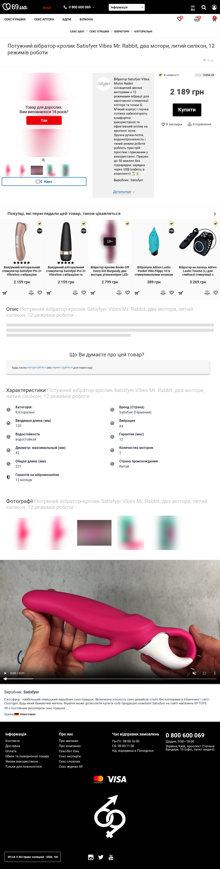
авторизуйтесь (36, 367)
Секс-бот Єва (69, 751)
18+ (110, 241)
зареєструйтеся (62, 367)
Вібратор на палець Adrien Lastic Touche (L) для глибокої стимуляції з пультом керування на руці (198, 273)
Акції (47, 8)
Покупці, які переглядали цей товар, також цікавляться (64, 213)
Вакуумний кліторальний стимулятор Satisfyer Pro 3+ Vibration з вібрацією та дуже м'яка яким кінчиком (66, 273)
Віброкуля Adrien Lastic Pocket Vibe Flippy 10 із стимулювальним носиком (154, 271)
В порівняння (202, 124)
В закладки (174, 124)
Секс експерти (70, 756)
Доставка (12, 746)
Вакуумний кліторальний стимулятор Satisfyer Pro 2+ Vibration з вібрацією (22, 271)
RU (193, 9)
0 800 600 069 (80, 7)
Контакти (12, 741)
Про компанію (70, 746)
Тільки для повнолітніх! (23, 767)
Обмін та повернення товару (27, 756)
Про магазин (68, 741)
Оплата (10, 751)
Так (44, 120)
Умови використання (21, 761)
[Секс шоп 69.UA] (15, 6)
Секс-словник (69, 761)
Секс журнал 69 (70, 767)
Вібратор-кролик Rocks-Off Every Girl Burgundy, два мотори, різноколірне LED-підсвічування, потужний (110, 273)
